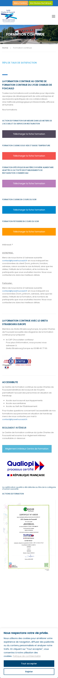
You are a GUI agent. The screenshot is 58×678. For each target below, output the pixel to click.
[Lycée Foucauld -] (9, 15)
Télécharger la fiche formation (29, 133)
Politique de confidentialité (27, 656)
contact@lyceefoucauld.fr (15, 260)
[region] (29, 653)
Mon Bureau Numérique (40, 3)
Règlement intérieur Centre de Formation (26, 448)
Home (5, 47)
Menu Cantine (20, 3)
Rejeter (29, 671)
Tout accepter (29, 663)
